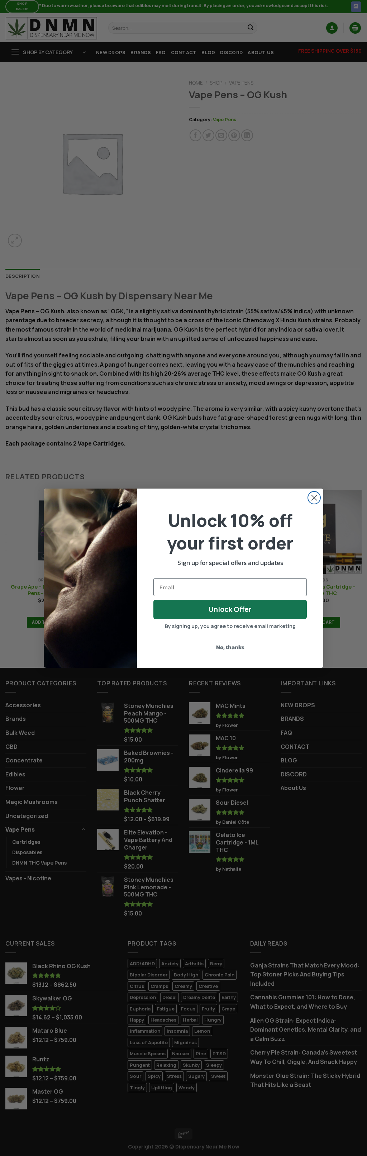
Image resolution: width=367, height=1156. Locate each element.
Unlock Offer (230, 609)
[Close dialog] (314, 497)
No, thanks (230, 647)
